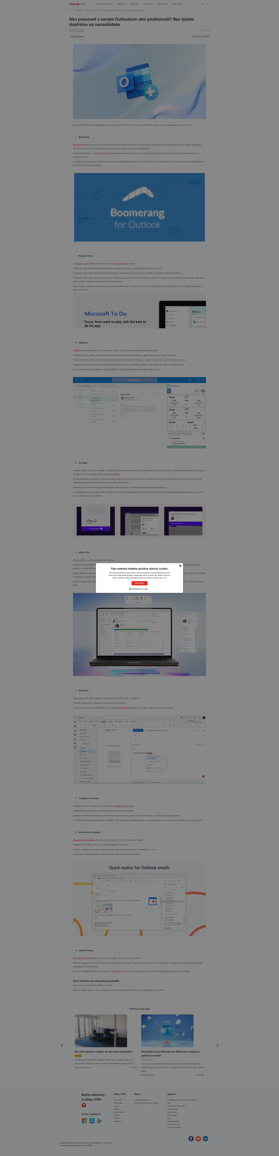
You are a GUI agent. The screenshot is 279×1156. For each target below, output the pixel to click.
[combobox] (180, 566)
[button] (139, 588)
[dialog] (139, 578)
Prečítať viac (162, 578)
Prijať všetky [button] (139, 583)
